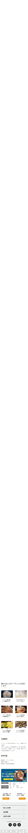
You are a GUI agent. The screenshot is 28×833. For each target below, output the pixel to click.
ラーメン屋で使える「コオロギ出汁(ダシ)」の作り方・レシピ (21, 731)
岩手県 (17, 787)
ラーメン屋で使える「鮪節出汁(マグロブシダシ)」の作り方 (7, 700)
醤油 (10, 784)
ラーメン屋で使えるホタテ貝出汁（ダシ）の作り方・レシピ (21, 715)
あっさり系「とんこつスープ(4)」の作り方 (21, 700)
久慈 (10, 782)
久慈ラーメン (15, 782)
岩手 (21, 782)
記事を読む (6, 798)
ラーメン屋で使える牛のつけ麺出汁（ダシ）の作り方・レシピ (7, 731)
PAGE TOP (23, 826)
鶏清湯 (14, 784)
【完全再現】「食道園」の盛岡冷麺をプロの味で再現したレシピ (7, 794)
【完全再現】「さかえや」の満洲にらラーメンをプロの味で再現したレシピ (21, 794)
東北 (24, 782)
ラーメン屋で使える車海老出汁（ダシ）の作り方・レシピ (7, 715)
